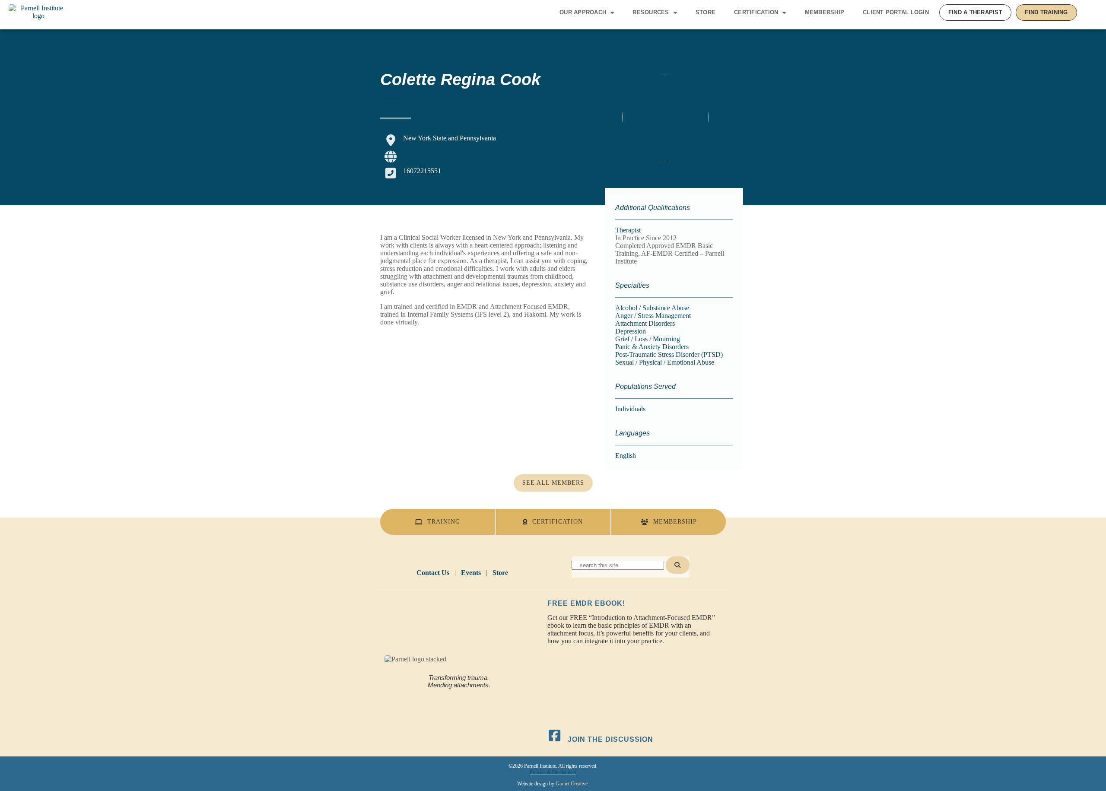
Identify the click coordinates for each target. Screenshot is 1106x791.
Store (705, 12)
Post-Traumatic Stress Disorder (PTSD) (669, 354)
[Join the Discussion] (554, 735)
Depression (630, 331)
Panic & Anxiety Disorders (652, 346)
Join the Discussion (610, 739)
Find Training (1046, 12)
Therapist (628, 230)
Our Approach (582, 12)
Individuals (630, 409)
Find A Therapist (975, 12)
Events (471, 572)
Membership (825, 12)
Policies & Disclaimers (553, 772)
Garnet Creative (571, 784)
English (625, 455)
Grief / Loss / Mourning (647, 339)
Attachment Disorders (645, 323)
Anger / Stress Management (653, 315)
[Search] (678, 565)
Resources (650, 12)
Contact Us (432, 572)
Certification (756, 12)
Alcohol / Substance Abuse (652, 307)
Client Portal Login (896, 12)
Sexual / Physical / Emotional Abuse (664, 362)
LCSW (390, 98)
